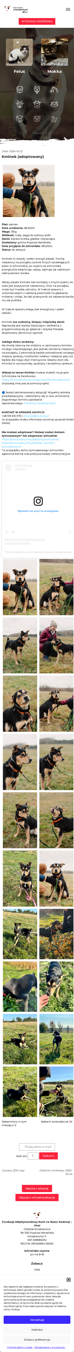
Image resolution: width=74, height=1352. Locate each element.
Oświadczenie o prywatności (49, 1347)
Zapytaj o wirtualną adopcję (37, 1197)
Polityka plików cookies (20, 1347)
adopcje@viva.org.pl (36, 416)
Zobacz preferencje (37, 1339)
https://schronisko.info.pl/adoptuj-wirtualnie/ (30, 439)
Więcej (37, 133)
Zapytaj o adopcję (37, 1188)
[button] (68, 1280)
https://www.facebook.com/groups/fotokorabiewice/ (36, 379)
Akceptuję (37, 1319)
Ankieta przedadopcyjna (40, 403)
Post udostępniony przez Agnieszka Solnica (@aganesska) (38, 552)
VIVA (37, 1269)
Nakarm (48, 1156)
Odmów (37, 1329)
